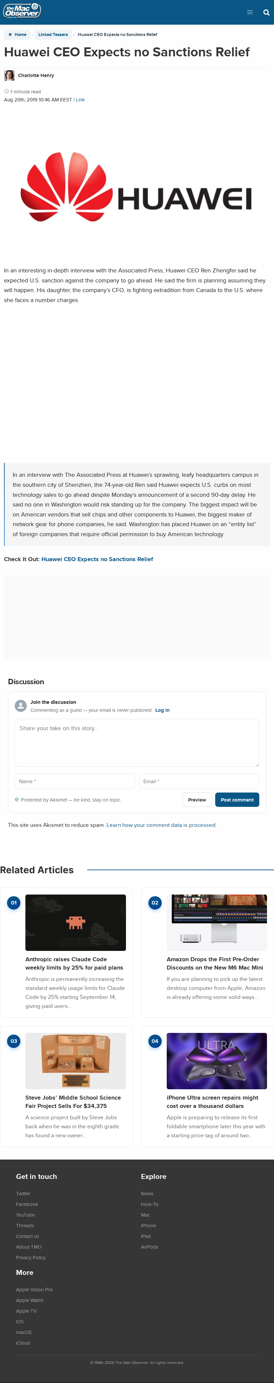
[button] (250, 12)
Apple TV (26, 1310)
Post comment (237, 800)
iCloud (23, 1342)
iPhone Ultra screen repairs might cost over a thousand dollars (212, 1102)
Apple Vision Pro (34, 1289)
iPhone (148, 1225)
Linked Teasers (53, 34)
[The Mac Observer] (22, 12)
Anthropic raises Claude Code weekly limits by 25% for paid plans (74, 963)
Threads (25, 1225)
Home (20, 34)
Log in (162, 710)
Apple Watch (29, 1300)
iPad (146, 1236)
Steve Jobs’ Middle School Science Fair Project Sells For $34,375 (73, 1102)
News (147, 1193)
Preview (197, 800)
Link (80, 99)
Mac (145, 1214)
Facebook (27, 1204)
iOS (20, 1321)
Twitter (23, 1193)
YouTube (25, 1214)
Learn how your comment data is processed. (162, 825)
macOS (24, 1332)
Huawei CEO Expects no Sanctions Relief (97, 558)
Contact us (27, 1236)
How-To (149, 1204)
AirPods (149, 1246)
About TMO (28, 1246)
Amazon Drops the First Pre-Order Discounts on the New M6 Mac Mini (215, 963)
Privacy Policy (30, 1257)
